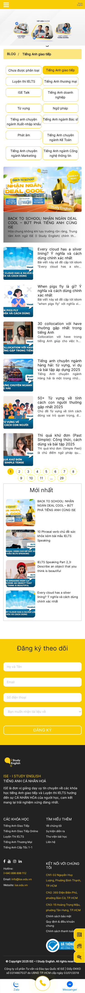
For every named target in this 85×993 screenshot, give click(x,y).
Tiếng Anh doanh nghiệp (60, 94)
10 (31, 478)
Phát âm (24, 135)
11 (41, 478)
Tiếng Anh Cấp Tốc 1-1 (17, 847)
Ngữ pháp (60, 108)
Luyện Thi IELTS (13, 836)
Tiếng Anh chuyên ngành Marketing (23, 153)
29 (62, 478)
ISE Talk (24, 92)
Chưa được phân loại (23, 70)
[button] (16, 986)
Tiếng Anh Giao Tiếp (16, 825)
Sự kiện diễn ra (55, 831)
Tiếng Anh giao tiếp (36, 54)
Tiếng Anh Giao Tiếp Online (20, 831)
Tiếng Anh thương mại (60, 81)
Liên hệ (50, 842)
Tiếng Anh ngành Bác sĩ (60, 119)
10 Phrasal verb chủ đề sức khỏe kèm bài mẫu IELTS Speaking (56, 536)
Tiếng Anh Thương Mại (17, 842)
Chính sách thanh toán (60, 931)
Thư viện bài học (56, 836)
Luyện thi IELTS (23, 81)
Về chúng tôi (54, 825)
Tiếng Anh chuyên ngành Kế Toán (60, 137)
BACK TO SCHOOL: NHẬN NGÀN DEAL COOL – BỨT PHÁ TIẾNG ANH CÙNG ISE (56, 505)
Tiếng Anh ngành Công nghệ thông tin (61, 153)
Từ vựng (23, 108)
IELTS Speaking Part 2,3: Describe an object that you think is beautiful (57, 566)
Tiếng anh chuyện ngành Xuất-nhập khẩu (24, 121)
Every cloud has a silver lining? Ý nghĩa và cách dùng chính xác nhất (57, 597)
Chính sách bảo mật (58, 916)
